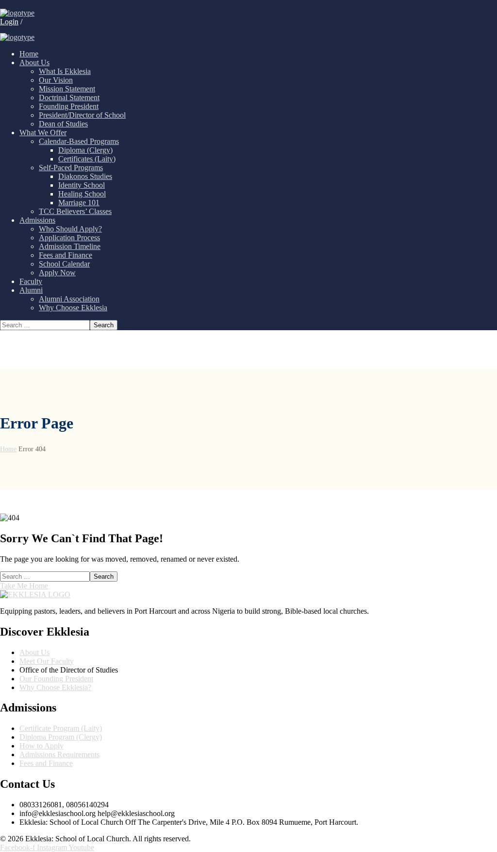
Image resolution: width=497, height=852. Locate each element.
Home (8, 449)
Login (9, 22)
